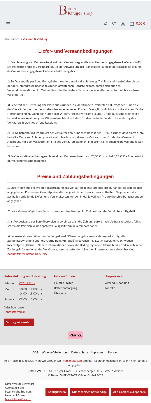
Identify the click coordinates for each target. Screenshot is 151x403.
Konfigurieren (57, 392)
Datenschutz (79, 352)
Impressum (98, 352)
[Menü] (8, 23)
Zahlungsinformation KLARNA (27, 253)
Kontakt (109, 288)
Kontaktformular (14, 311)
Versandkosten (72, 360)
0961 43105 (27, 283)
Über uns (60, 293)
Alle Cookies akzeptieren (129, 392)
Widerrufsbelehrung (55, 352)
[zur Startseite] (75, 10)
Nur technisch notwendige (89, 392)
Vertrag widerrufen (18, 322)
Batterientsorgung (65, 288)
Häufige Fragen (63, 282)
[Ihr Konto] (123, 23)
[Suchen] (105, 23)
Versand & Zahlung (116, 282)
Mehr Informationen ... (18, 399)
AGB (35, 352)
